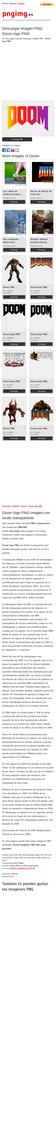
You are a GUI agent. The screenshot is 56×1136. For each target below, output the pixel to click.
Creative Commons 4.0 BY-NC (22, 868)
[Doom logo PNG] (41, 262)
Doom (21, 863)
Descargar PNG (17, 139)
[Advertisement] (28, 73)
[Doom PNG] (14, 269)
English (21, 3)
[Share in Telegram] (8, 150)
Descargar (14, 202)
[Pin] (12, 150)
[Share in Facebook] (4, 150)
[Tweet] (17, 150)
